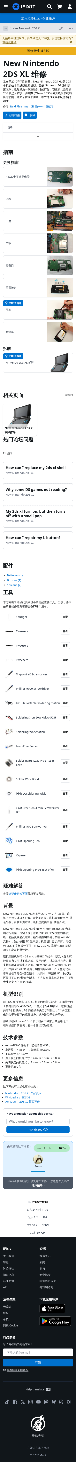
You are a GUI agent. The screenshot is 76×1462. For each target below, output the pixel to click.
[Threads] (61, 1402)
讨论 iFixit (9, 1268)
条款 (6, 1319)
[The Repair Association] (69, 1402)
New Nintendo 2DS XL (26, 28)
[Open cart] (60, 7)
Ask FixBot (35, 1129)
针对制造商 (46, 1287)
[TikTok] (7, 1402)
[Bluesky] (54, 1402)
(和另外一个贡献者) (42, 106)
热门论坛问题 (18, 439)
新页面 (69, 395)
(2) (14, 585)
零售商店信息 (48, 1281)
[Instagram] (30, 1402)
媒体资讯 (45, 1256)
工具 (8, 592)
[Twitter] (22, 1402)
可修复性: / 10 (38, 51)
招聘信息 (8, 1275)
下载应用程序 (49, 1299)
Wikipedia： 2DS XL (17, 1097)
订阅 (38, 1362)
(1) (15, 575)
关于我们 (8, 1256)
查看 (65, 616)
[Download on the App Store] (52, 1308)
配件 (8, 565)
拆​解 (7, 348)
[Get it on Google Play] (55, 1321)
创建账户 (48, 18)
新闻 (42, 1262)
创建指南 (14, 115)
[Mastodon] (46, 1402)
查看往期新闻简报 (17, 1370)
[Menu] (5, 6)
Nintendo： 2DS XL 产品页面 (23, 1093)
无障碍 (7, 1307)
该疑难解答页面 (18, 893)
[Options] (5, 28)
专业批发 (45, 1275)
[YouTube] (38, 1402)
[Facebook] (15, 1402)
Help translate (35, 1389)
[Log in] (70, 7)
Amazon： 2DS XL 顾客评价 (22, 1101)
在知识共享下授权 (38, 1448)
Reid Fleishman (20, 106)
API (5, 1287)
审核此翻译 (9, 42)
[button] (49, 7)
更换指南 (11, 162)
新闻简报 (8, 1281)
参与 (42, 1268)
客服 (6, 1262)
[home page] (23, 6)
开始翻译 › (38, 1185)
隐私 (6, 1313)
